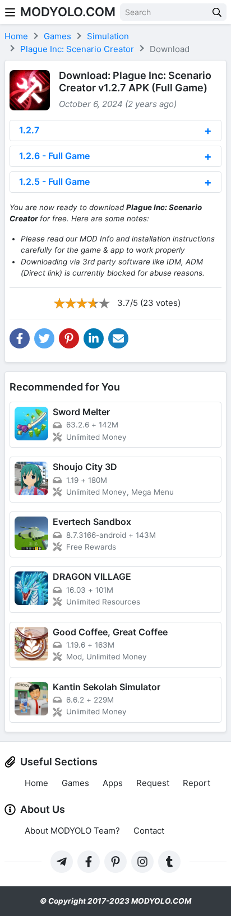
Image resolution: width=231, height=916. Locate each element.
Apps (113, 783)
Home (36, 783)
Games (75, 783)
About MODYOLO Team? (72, 830)
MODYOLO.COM (68, 11)
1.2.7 (29, 130)
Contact (148, 830)
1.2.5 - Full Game (54, 181)
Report (196, 783)
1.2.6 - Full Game (54, 155)
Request (152, 783)
